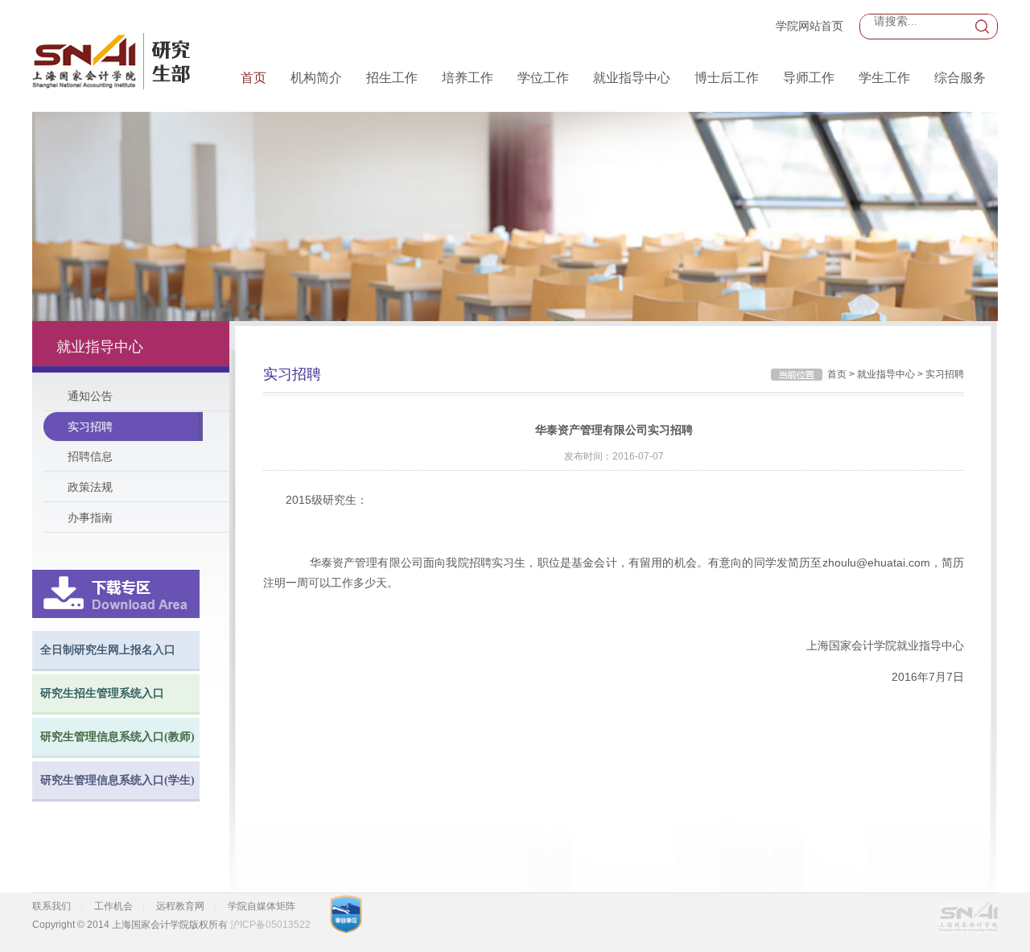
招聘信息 (90, 456)
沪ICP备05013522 (270, 924)
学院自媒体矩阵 (261, 906)
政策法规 (90, 486)
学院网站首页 (809, 25)
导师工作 (808, 77)
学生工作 (884, 77)
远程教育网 (180, 906)
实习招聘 (90, 426)
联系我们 (51, 906)
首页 (253, 77)
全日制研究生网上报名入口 (107, 650)
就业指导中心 (631, 77)
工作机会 (113, 906)
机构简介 (316, 77)
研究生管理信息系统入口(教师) (117, 737)
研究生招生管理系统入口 (102, 693)
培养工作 (467, 77)
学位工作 (543, 77)
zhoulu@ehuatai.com (876, 562)
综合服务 (960, 77)
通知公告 (90, 395)
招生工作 (392, 77)
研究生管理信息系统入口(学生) (117, 780)
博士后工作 (726, 77)
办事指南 (90, 517)
